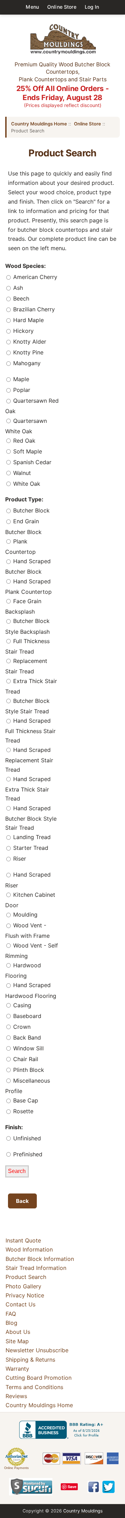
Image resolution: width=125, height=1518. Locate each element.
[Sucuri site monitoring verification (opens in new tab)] (30, 1486)
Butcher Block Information (40, 1258)
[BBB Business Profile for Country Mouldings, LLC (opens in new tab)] (62, 1430)
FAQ (11, 1313)
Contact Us (20, 1304)
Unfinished (26, 1138)
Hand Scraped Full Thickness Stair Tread (30, 730)
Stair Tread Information (36, 1267)
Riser (18, 858)
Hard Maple (27, 320)
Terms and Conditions (34, 1387)
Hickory (22, 330)
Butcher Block (30, 510)
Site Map (17, 1341)
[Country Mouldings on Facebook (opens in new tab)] (94, 1487)
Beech (20, 298)
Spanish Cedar (31, 462)
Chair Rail (24, 1059)
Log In (92, 7)
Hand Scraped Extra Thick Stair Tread (28, 789)
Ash (17, 287)
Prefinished (26, 1154)
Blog (11, 1322)
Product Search (26, 1276)
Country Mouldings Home (39, 123)
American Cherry (34, 276)
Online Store (61, 7)
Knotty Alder (28, 341)
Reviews (16, 1396)
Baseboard (26, 1015)
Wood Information (29, 1249)
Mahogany (26, 363)
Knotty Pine (27, 352)
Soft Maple (26, 451)
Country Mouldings (83, 1510)
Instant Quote (23, 1240)
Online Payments (16, 1468)
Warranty (17, 1368)
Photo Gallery (23, 1286)
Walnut (21, 472)
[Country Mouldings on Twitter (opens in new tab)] (108, 1487)
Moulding (24, 914)
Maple (20, 379)
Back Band (26, 1037)
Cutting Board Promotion (39, 1377)
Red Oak (23, 440)
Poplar (20, 389)
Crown (21, 1026)
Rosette (22, 1111)
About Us (18, 1331)
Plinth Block (27, 1069)
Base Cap (24, 1100)
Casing (21, 1005)
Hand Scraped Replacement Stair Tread (29, 759)
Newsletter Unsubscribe (37, 1350)
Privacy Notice (25, 1295)
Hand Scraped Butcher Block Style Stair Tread (31, 818)
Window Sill (27, 1048)
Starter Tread (29, 848)
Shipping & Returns (30, 1359)
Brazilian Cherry (33, 309)
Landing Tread (31, 837)
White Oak (25, 483)
